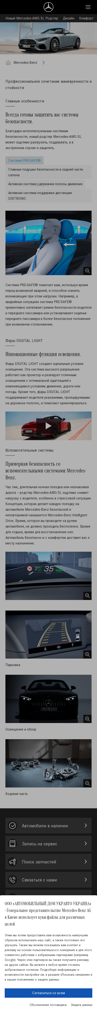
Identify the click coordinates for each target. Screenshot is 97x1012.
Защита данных (81, 1005)
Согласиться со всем (48, 993)
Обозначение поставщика (48, 1005)
